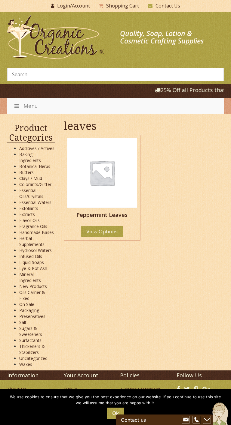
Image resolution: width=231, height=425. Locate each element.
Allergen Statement (140, 389)
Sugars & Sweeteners (30, 331)
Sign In (70, 389)
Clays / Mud (30, 178)
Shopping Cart (122, 5)
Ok (115, 413)
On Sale (26, 304)
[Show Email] (186, 420)
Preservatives (32, 316)
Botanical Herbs (34, 166)
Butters (26, 172)
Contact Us (168, 5)
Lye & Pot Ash (33, 268)
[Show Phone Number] (196, 420)
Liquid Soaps (31, 262)
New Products (33, 286)
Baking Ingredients (30, 157)
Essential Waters (35, 202)
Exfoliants (28, 208)
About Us (16, 389)
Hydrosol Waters (35, 250)
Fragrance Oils (33, 226)
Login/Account (73, 5)
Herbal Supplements (32, 241)
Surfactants (30, 340)
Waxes (25, 364)
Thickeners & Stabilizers (32, 349)
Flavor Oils (29, 220)
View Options (102, 231)
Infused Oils (30, 256)
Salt (22, 322)
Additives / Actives (36, 148)
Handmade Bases (36, 232)
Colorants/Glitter (35, 184)
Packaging (29, 310)
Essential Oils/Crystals (31, 193)
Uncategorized (33, 358)
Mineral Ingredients (30, 277)
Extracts (27, 214)
